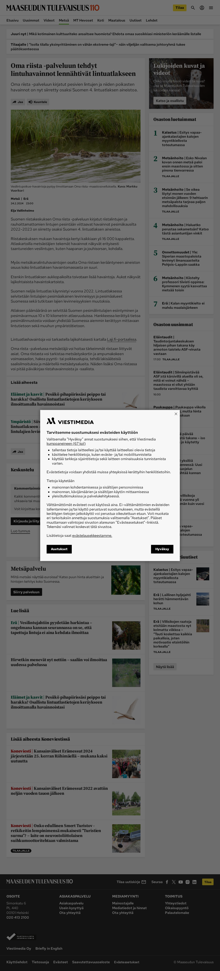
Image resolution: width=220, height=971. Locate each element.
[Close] (176, 413)
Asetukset (59, 549)
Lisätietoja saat (79, 535)
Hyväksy (162, 549)
